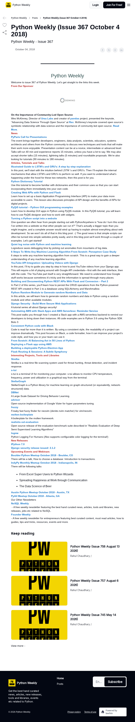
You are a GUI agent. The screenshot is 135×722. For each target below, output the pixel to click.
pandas (74, 118)
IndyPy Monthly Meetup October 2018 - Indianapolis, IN (44, 462)
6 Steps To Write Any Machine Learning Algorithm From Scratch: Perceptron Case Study (63, 251)
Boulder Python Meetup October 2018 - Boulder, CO (42, 455)
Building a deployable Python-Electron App (37, 348)
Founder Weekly (21, 514)
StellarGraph (18, 381)
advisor (15, 399)
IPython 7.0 (18, 444)
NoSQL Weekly (20, 503)
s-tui (14, 370)
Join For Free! (114, 4)
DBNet (15, 392)
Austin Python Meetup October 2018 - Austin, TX (40, 492)
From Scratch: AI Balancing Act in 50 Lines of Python (43, 340)
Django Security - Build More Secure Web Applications (43, 303)
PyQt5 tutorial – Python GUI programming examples (42, 207)
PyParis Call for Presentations (29, 137)
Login (95, 4)
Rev (71, 122)
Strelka (15, 359)
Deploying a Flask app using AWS (31, 344)
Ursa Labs (47, 118)
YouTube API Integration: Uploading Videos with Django (44, 262)
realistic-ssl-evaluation (24, 422)
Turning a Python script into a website (34, 218)
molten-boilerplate (22, 414)
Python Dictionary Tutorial (27, 181)
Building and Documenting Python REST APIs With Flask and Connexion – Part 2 (59, 281)
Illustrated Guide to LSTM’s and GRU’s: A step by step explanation (51, 166)
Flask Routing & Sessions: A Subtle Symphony (39, 351)
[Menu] (129, 4)
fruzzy (14, 407)
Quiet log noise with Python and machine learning (41, 244)
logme (14, 433)
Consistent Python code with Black (32, 325)
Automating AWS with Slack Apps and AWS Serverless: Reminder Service (54, 311)
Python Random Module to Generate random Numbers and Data (49, 292)
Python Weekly (19, 18)
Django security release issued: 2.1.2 (33, 447)
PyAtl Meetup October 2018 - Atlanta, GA (35, 496)
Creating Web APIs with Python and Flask (36, 192)
